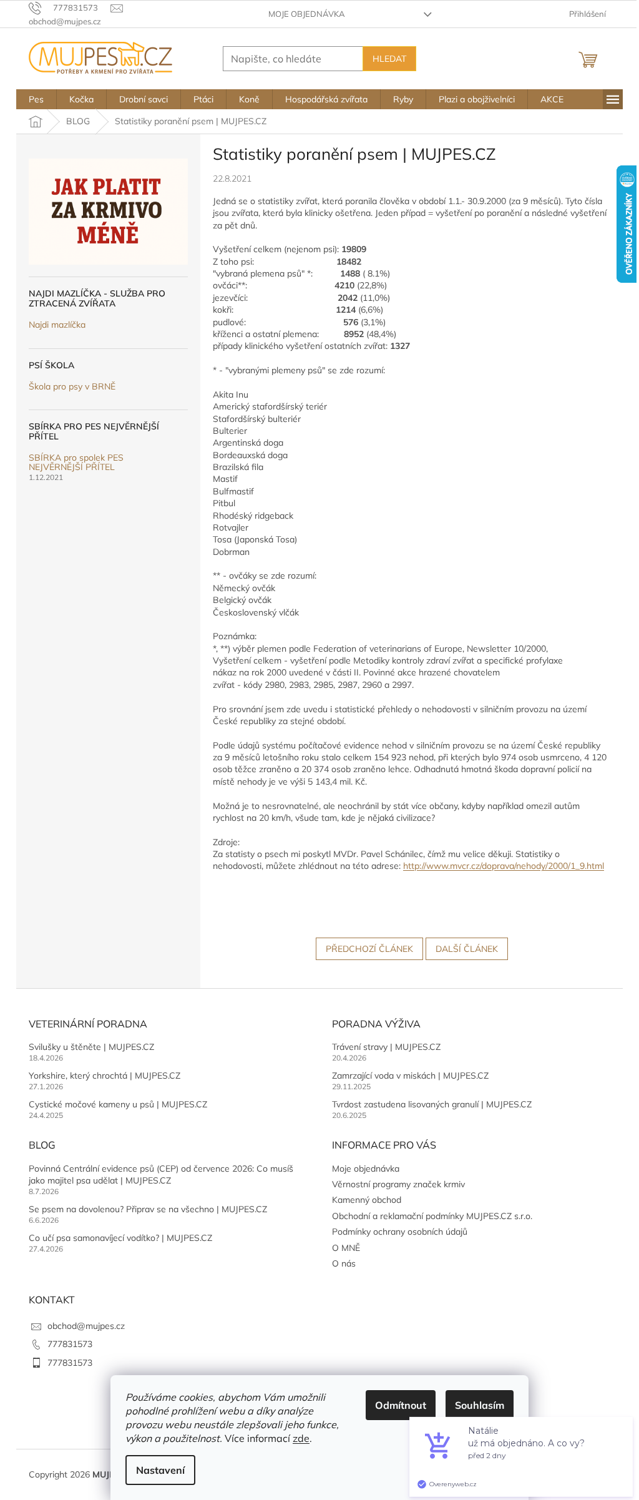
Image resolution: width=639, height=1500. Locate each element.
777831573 (69, 1344)
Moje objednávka (306, 14)
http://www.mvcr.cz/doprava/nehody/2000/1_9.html (503, 865)
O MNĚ (346, 1247)
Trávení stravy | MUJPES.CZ (386, 1046)
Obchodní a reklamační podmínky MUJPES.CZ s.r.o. (432, 1216)
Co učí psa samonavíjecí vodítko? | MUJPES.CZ (120, 1237)
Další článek (467, 948)
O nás (344, 1263)
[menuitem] (36, 99)
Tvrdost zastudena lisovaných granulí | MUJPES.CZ (432, 1104)
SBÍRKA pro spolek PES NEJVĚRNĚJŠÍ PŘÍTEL (76, 463)
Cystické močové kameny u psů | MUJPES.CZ (118, 1104)
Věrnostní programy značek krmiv (398, 1184)
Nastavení (160, 1470)
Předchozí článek (369, 948)
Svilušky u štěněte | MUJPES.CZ (91, 1046)
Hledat (389, 58)
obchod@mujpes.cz (86, 1325)
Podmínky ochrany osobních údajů (399, 1231)
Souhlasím (479, 1405)
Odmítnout (400, 1405)
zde (301, 1438)
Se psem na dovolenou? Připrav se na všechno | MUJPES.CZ (148, 1209)
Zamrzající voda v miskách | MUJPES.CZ (410, 1075)
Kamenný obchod (366, 1199)
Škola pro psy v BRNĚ (72, 386)
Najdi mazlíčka (57, 325)
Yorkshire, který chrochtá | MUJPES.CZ (104, 1075)
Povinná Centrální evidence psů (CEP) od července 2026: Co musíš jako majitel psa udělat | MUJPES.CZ (161, 1174)
